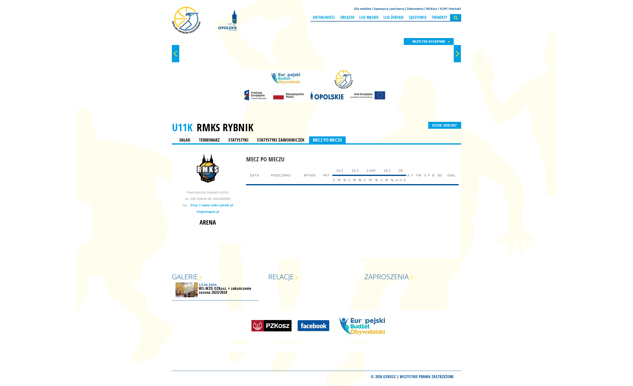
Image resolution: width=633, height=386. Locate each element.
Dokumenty (415, 8)
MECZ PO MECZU (327, 140)
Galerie (185, 276)
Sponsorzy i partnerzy (389, 8)
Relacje (281, 276)
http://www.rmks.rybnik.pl (212, 205)
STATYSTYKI (238, 140)
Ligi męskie (369, 17)
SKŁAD (184, 140)
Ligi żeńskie (394, 17)
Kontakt (455, 8)
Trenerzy (439, 17)
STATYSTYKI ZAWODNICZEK (280, 140)
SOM (443, 8)
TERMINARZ (209, 140)
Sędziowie (418, 17)
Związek (347, 17)
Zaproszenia (386, 276)
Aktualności (324, 17)
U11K (182, 127)
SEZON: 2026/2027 (444, 125)
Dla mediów (362, 8)
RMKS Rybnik (225, 127)
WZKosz (431, 8)
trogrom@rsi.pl (207, 211)
